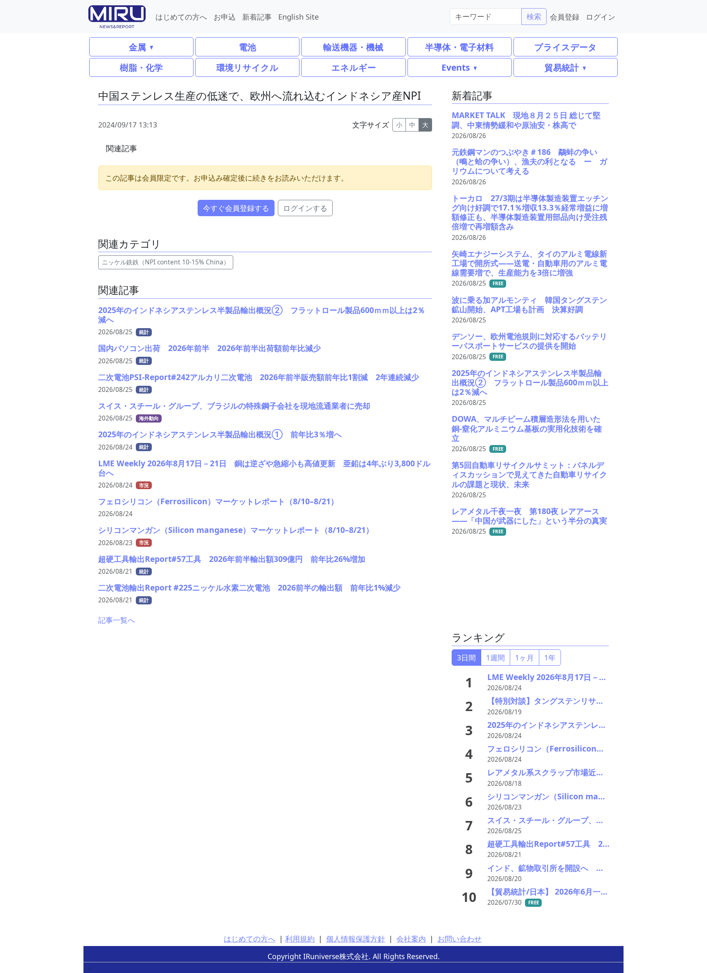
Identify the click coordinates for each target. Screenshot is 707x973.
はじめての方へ (181, 16)
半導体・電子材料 (459, 47)
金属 (137, 47)
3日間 (466, 657)
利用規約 (300, 939)
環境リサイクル (247, 67)
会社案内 (411, 939)
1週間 (495, 657)
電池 (247, 47)
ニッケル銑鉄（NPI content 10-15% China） (166, 262)
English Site (298, 16)
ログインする (305, 208)
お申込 (225, 16)
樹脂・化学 (141, 67)
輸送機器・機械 (353, 47)
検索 (534, 16)
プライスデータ (565, 47)
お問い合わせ (459, 939)
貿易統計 (562, 67)
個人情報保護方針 (355, 939)
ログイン (600, 16)
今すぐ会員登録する (236, 208)
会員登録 (564, 16)
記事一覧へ (116, 620)
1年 (550, 657)
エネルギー (353, 67)
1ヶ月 (524, 657)
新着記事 (257, 16)
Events (455, 67)
